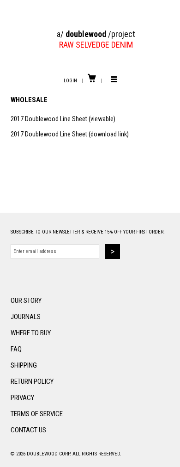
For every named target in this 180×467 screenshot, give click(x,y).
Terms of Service (37, 414)
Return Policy (32, 381)
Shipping (24, 365)
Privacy (22, 397)
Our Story (26, 300)
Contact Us (28, 430)
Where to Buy (31, 333)
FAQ (16, 349)
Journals (26, 317)
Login (70, 81)
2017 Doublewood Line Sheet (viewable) (63, 119)
